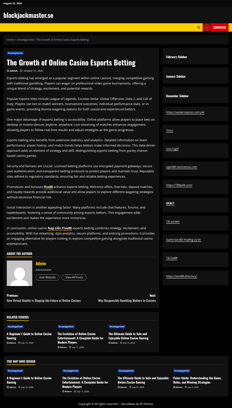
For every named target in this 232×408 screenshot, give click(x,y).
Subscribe (219, 27)
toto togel (172, 148)
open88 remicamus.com (181, 167)
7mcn (169, 130)
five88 (48, 187)
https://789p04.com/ (179, 185)
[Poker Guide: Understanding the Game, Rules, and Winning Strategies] (199, 370)
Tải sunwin (173, 221)
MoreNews (128, 404)
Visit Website (47, 277)
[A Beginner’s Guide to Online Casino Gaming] (30, 326)
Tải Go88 (171, 258)
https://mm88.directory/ (181, 276)
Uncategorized (15, 52)
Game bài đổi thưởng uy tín (183, 239)
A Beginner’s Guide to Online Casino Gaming (29, 336)
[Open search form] (199, 27)
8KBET (170, 203)
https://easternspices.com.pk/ (185, 112)
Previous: (44, 298)
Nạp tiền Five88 (60, 228)
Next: (127, 298)
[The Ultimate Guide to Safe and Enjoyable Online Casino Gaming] (132, 326)
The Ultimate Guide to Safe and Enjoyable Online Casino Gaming (128, 336)
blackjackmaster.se (28, 15)
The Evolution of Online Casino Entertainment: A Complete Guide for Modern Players (80, 338)
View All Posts (74, 277)
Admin (14, 70)
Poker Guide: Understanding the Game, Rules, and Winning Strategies (197, 380)
